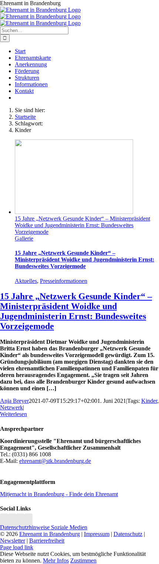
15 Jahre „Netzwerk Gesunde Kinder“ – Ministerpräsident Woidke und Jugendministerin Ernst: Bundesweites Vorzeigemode (82, 225)
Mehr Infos (56, 560)
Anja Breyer (14, 401)
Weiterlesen (13, 414)
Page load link (16, 547)
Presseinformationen (63, 281)
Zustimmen (83, 560)
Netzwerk (11, 407)
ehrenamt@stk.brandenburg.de (55, 461)
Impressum (96, 534)
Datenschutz (128, 534)
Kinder (149, 401)
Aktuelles (26, 281)
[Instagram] (4, 520)
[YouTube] (28, 520)
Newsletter (12, 540)
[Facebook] (12, 520)
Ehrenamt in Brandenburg (49, 534)
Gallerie (24, 238)
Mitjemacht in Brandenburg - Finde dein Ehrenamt (59, 494)
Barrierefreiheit (46, 540)
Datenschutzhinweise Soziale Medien (43, 527)
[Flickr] (20, 520)
